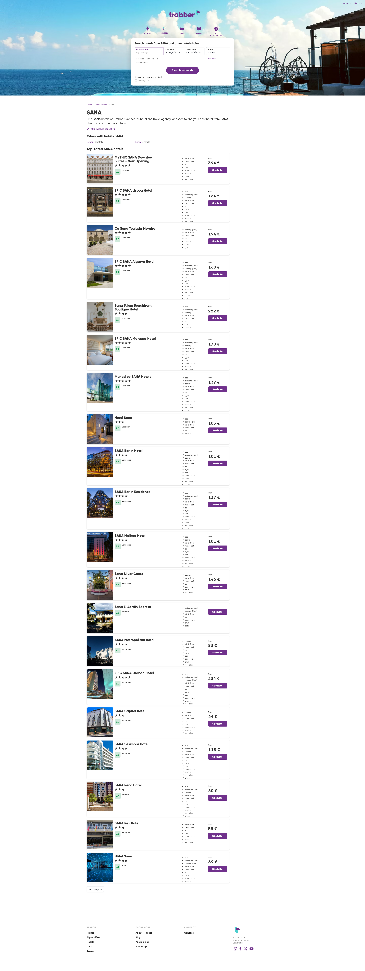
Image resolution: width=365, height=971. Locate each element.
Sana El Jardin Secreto (133, 607)
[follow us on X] (245, 950)
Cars (89, 946)
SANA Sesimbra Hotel (131, 744)
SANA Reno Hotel (128, 785)
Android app (142, 941)
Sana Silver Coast (129, 574)
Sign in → (358, 3)
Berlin (138, 142)
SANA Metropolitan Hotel (134, 640)
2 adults (212, 52)
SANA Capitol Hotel (130, 711)
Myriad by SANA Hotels (133, 376)
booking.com (143, 81)
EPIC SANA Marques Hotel (135, 338)
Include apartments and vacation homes (146, 60)
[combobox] (149, 51)
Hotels (90, 941)
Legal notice (238, 943)
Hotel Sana (123, 418)
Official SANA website (101, 128)
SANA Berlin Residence (133, 492)
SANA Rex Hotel (127, 823)
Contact (189, 932)
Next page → (95, 889)
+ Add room (211, 59)
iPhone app (141, 946)
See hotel (217, 170)
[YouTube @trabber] (251, 950)
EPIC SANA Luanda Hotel (134, 673)
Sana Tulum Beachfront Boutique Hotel (133, 307)
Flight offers (94, 937)
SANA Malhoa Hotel (130, 536)
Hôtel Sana (123, 856)
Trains (90, 951)
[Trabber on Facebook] (240, 950)
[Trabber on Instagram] (235, 950)
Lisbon (90, 142)
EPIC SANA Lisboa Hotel (133, 190)
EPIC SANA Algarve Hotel (134, 261)
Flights (90, 932)
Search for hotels (182, 70)
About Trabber (143, 932)
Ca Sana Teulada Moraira (135, 228)
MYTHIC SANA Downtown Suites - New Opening (135, 159)
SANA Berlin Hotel (129, 451)
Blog (137, 937)
